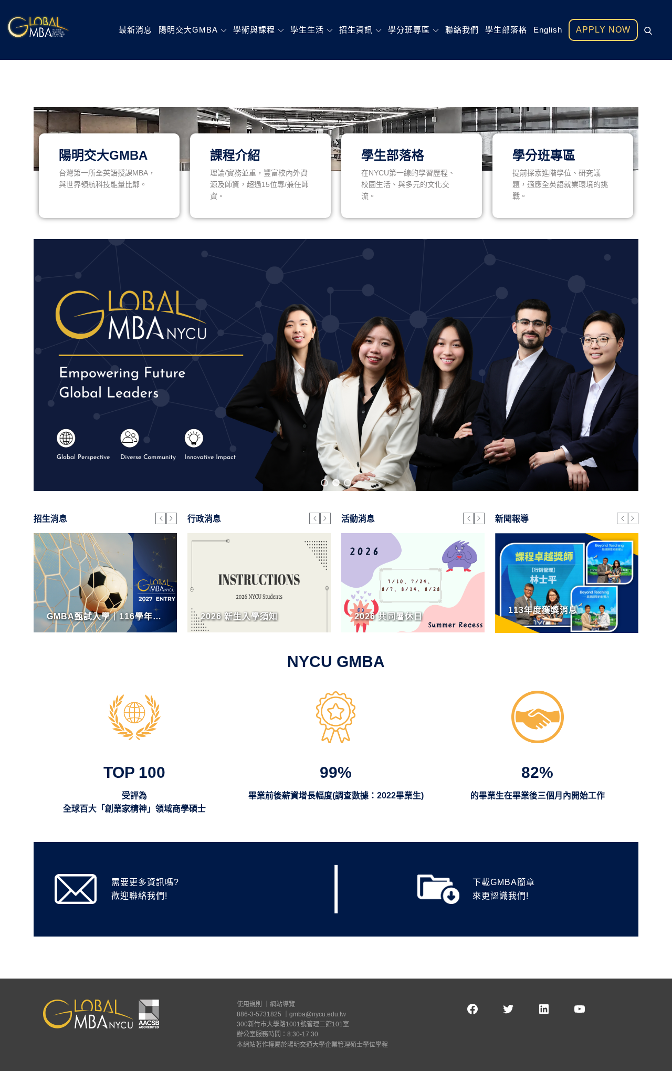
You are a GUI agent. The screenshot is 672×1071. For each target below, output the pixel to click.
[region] (336, 365)
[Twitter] (508, 1009)
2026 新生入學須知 (239, 616)
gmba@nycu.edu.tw (317, 1014)
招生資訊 (356, 29)
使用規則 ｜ (253, 1004)
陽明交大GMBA (188, 29)
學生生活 (307, 29)
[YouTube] (579, 1009)
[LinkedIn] (544, 1009)
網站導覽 (282, 1004)
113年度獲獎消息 (543, 610)
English (547, 29)
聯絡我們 (462, 29)
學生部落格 (506, 29)
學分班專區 (409, 29)
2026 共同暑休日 (388, 616)
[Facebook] (472, 1009)
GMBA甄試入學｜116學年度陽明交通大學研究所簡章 (153, 616)
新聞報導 (512, 518)
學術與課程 (254, 29)
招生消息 (50, 518)
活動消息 (358, 518)
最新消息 (135, 29)
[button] (324, 482)
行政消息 (204, 518)
